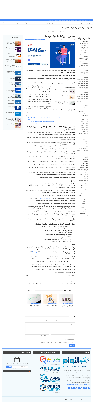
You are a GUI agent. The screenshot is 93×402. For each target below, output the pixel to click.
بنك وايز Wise (85, 140)
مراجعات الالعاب (85, 199)
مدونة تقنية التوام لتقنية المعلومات (76, 27)
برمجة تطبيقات (85, 117)
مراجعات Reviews (85, 197)
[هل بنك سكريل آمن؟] (18, 49)
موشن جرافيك (85, 211)
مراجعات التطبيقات (84, 203)
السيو (87, 109)
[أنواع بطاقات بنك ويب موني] (18, 114)
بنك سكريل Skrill (85, 137)
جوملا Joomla (85, 159)
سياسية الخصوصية (58, 20)
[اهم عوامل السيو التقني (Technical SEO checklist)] (72, 91)
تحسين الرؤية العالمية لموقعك (59, 272)
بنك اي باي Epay (85, 119)
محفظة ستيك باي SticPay (83, 195)
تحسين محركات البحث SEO (30, 39)
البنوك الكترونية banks (84, 50)
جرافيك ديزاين (85, 153)
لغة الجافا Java (85, 189)
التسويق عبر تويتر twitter (83, 81)
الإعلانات (63, 20)
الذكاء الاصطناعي (85, 105)
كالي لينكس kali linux (84, 174)
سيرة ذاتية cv (85, 163)
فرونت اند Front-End (84, 172)
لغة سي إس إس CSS (84, 193)
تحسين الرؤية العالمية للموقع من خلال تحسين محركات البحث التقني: (44, 117)
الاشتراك (9, 366)
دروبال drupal (85, 161)
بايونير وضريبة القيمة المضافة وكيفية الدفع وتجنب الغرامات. (10, 55)
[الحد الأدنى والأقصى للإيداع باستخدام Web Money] (18, 73)
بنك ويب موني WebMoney (83, 142)
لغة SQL (86, 183)
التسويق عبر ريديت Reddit (83, 85)
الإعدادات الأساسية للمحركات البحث (33, 283)
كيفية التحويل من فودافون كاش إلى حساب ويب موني (11, 102)
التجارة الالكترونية (85, 52)
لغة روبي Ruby (85, 191)
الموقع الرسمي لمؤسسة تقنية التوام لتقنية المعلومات (78, 384)
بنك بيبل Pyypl (85, 131)
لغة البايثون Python (84, 185)
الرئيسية (90, 20)
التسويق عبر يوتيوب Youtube (82, 101)
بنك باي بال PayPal (85, 123)
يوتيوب (87, 215)
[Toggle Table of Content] (26, 115)
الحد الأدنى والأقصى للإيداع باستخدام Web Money (10, 73)
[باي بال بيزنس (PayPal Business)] (18, 67)
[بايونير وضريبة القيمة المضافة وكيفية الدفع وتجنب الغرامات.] (18, 55)
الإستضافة (72, 20)
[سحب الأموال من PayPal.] (18, 84)
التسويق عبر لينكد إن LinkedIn (82, 96)
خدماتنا (79, 20)
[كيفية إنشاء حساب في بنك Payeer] (18, 79)
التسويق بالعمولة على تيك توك (67, 283)
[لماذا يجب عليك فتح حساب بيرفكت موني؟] (18, 61)
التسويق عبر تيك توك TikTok (83, 83)
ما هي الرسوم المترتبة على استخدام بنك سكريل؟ (10, 119)
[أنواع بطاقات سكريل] (18, 125)
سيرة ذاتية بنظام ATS (84, 167)
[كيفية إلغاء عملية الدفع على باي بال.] (18, 108)
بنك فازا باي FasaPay (84, 138)
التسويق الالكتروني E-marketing (77, 23)
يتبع (30, 119)
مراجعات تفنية (85, 205)
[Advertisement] (46, 9)
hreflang (34, 252)
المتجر (83, 20)
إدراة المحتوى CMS (84, 45)
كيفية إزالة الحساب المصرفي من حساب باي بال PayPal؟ (11, 96)
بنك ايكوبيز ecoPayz (84, 121)
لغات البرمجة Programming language (48, 23)
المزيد (18, 23)
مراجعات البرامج (85, 201)
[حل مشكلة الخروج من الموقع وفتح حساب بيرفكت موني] (18, 43)
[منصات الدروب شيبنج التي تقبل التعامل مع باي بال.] (18, 90)
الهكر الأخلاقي (26, 23)
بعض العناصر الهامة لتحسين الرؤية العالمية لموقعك (43, 121)
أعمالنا (76, 20)
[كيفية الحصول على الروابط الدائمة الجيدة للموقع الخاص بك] (72, 103)
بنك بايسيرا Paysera (84, 125)
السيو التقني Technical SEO (40, 39)
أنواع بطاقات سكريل (10, 124)
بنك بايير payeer (85, 129)
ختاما (37, 123)
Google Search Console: (45, 198)
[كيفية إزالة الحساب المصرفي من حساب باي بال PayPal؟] (18, 96)
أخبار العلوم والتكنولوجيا (84, 43)
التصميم (34, 23)
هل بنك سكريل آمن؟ (10, 47)
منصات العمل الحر (85, 209)
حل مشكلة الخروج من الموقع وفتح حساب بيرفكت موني (10, 43)
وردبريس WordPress (84, 213)
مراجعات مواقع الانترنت (84, 207)
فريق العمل (68, 20)
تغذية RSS (25, 371)
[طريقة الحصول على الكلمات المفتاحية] (72, 97)
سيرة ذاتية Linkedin (84, 165)
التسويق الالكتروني (68, 272)
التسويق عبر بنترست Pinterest (82, 79)
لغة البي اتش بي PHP (84, 187)
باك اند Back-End (85, 115)
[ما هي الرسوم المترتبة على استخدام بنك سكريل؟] (18, 119)
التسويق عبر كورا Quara (83, 94)
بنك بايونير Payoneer (84, 127)
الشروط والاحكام (51, 20)
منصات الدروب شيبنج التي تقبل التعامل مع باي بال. (10, 90)
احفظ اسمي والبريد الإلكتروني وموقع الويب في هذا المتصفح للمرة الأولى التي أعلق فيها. (57, 342)
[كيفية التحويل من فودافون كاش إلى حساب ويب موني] (18, 102)
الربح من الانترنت (63, 23)
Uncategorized (85, 41)
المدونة (86, 20)
